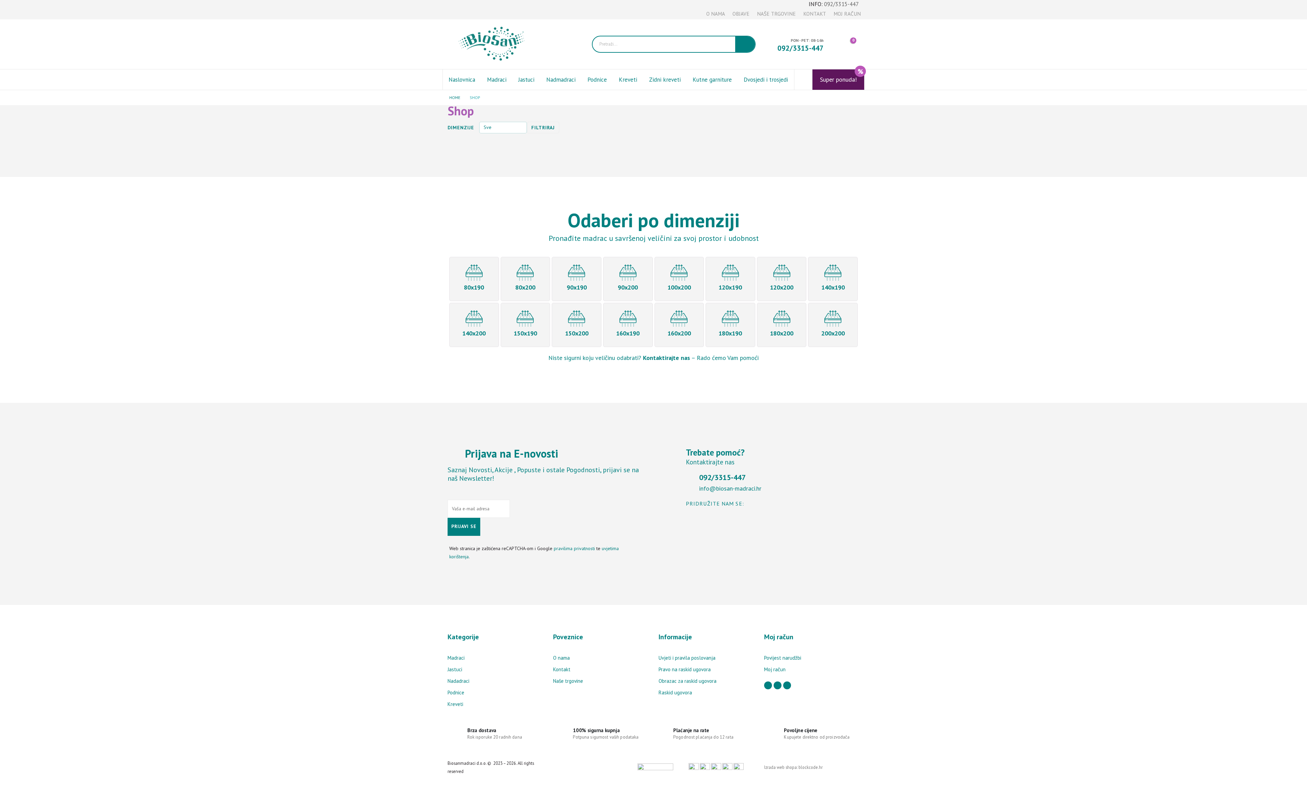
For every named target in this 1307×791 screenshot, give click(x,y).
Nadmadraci (561, 79)
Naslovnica (462, 79)
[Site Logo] (494, 44)
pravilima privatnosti (574, 548)
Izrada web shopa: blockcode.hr (793, 767)
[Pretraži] (745, 44)
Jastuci (526, 79)
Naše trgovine (776, 13)
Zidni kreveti (665, 79)
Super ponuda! (841, 76)
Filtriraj (543, 128)
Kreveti (628, 79)
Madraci (496, 79)
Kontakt (814, 13)
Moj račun (847, 13)
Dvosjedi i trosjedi (766, 79)
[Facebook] (452, 10)
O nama (715, 13)
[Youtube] (463, 10)
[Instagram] (474, 10)
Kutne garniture (712, 79)
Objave (740, 13)
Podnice (597, 79)
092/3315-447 (841, 4)
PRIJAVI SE (464, 526)
